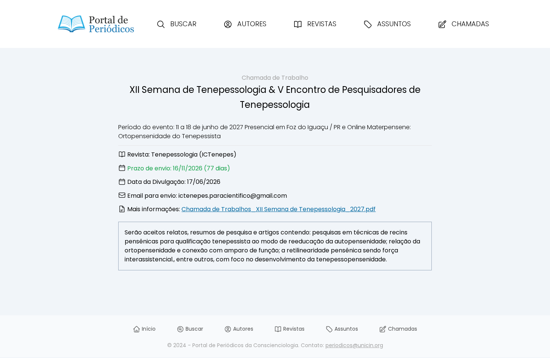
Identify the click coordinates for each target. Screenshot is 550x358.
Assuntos (393, 23)
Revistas (320, 23)
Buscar (182, 23)
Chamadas (469, 23)
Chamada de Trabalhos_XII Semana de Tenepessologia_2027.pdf (278, 209)
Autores (250, 23)
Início (148, 329)
